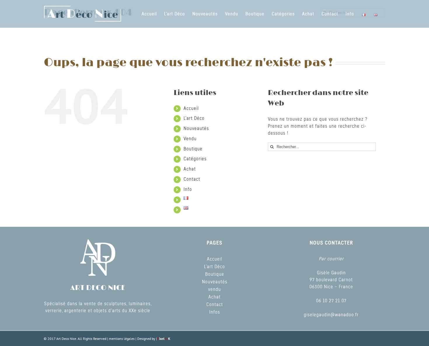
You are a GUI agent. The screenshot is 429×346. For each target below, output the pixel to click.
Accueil (191, 108)
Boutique (193, 149)
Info (188, 189)
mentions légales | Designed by (132, 338)
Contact (192, 179)
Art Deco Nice (66, 338)
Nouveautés (196, 128)
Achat (190, 169)
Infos (214, 312)
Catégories (195, 159)
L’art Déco (194, 118)
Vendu (190, 138)
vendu (214, 289)
